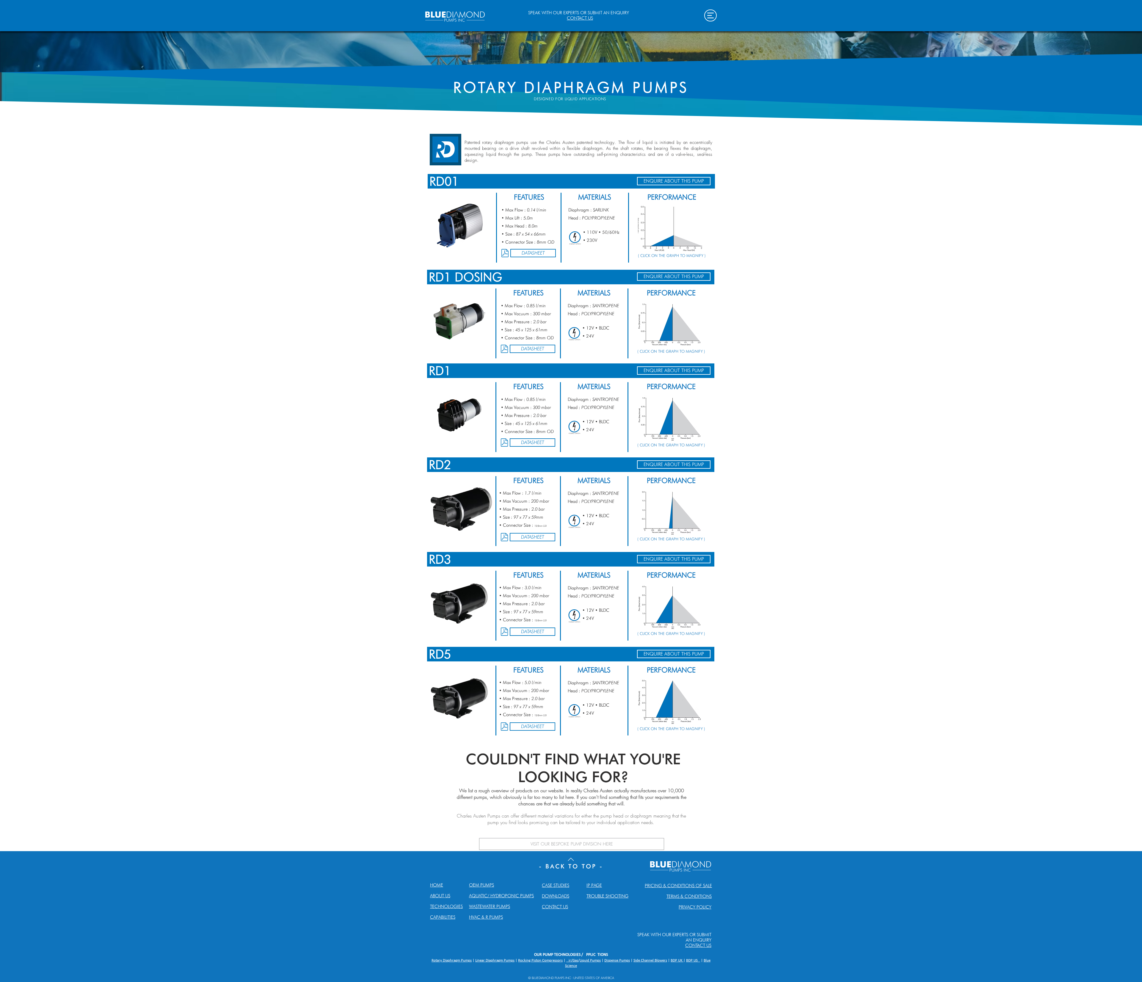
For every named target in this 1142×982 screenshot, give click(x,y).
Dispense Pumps (617, 960)
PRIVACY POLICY (695, 907)
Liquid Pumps (590, 960)
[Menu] (710, 15)
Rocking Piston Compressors (540, 960)
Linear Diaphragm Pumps (494, 960)
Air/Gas (572, 960)
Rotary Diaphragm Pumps (452, 960)
